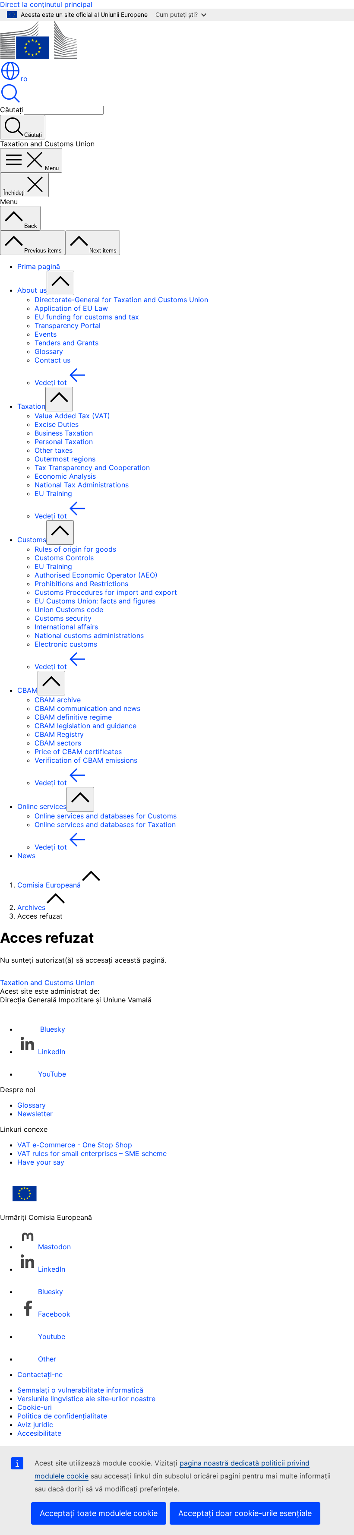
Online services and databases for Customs (106, 816)
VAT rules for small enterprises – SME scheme (92, 1153)
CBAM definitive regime (73, 717)
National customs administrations (89, 635)
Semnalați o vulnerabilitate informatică (80, 1390)
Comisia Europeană (49, 885)
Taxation (31, 406)
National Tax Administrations (82, 484)
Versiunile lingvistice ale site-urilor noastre (86, 1398)
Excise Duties (57, 424)
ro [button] (24, 78)
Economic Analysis (65, 476)
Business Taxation (64, 433)
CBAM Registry (59, 734)
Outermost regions (65, 459)
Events (46, 334)
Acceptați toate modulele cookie (99, 1513)
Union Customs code (69, 609)
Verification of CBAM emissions (86, 760)
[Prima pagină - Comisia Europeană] (38, 56)
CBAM (27, 690)
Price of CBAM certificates (78, 751)
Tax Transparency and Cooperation (92, 467)
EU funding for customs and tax (87, 317)
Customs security (63, 618)
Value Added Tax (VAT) (72, 415)
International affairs (66, 626)
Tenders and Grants (66, 342)
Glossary (49, 351)
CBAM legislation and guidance (85, 725)
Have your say (40, 1162)
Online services (41, 806)
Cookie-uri (34, 1407)
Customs (31, 539)
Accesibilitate (39, 1433)
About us (32, 290)
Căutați (12, 109)
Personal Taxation (64, 441)
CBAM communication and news (87, 708)
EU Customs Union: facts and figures (95, 601)
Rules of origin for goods (75, 549)
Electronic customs (66, 644)
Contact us (52, 360)
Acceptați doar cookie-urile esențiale (245, 1513)
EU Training (53, 493)
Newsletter (35, 1113)
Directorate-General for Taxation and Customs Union (121, 299)
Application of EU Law (71, 308)
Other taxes (54, 450)
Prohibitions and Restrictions (81, 583)
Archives (31, 907)
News (26, 855)
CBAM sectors (58, 743)
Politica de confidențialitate (62, 1416)
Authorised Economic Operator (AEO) (96, 575)
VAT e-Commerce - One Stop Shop (74, 1144)
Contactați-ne (40, 1374)
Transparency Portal (68, 325)
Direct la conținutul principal (46, 4)
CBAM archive (58, 699)
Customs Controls (64, 557)
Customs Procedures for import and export (106, 592)
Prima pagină (38, 266)
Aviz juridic (35, 1424)
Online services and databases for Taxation (105, 824)
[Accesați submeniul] (60, 283)
